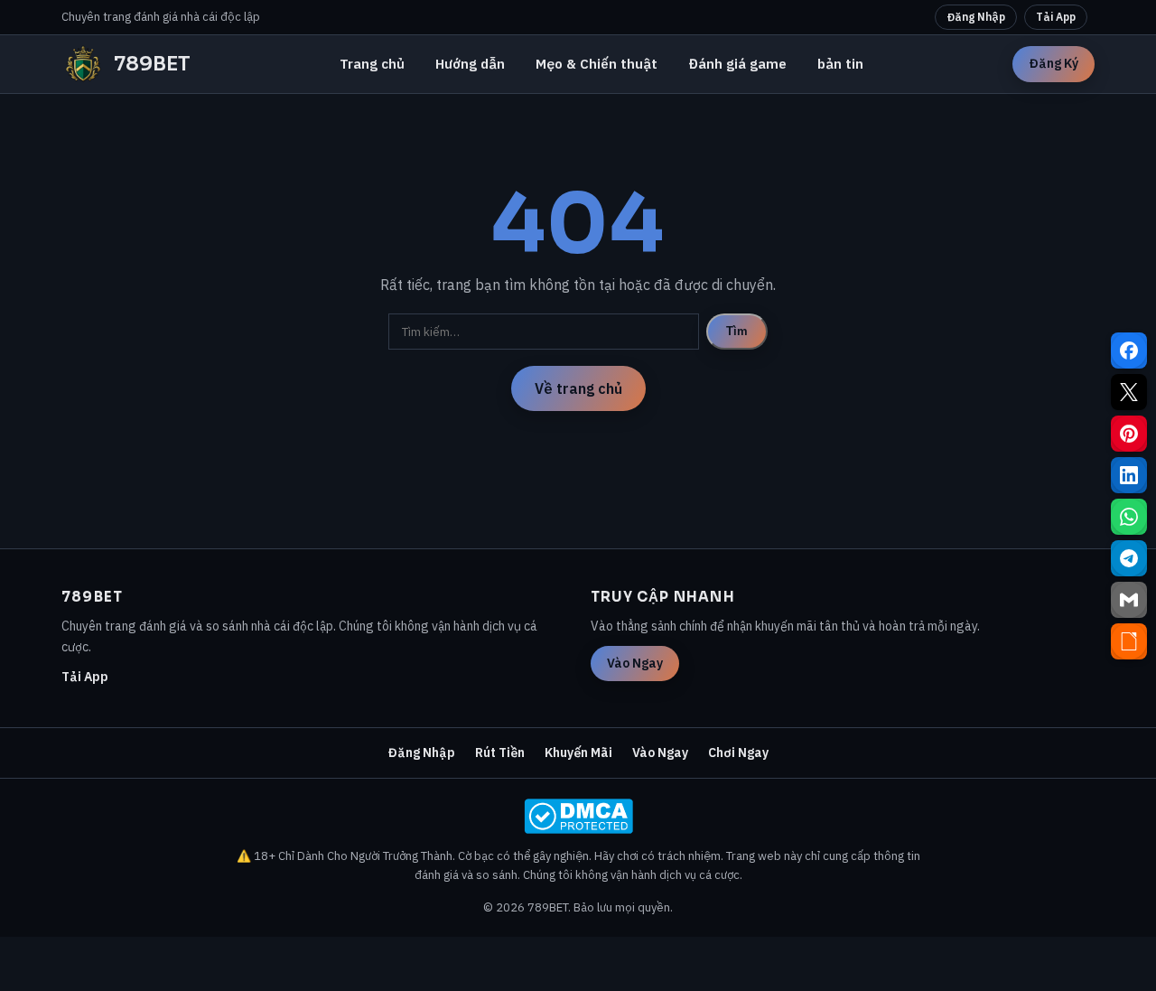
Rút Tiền (500, 752)
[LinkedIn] (1129, 475)
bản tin (840, 63)
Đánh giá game (737, 63)
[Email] (1129, 600)
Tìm (737, 331)
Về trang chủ (578, 388)
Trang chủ (372, 63)
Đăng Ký (1053, 63)
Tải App (1056, 16)
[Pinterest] (1129, 434)
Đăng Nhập (975, 16)
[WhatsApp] (1129, 517)
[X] (1129, 392)
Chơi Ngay (738, 752)
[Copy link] (1129, 641)
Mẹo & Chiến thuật (596, 63)
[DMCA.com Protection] (578, 816)
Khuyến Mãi (578, 752)
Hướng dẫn (470, 63)
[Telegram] (1129, 558)
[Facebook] (1129, 350)
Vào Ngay (635, 663)
